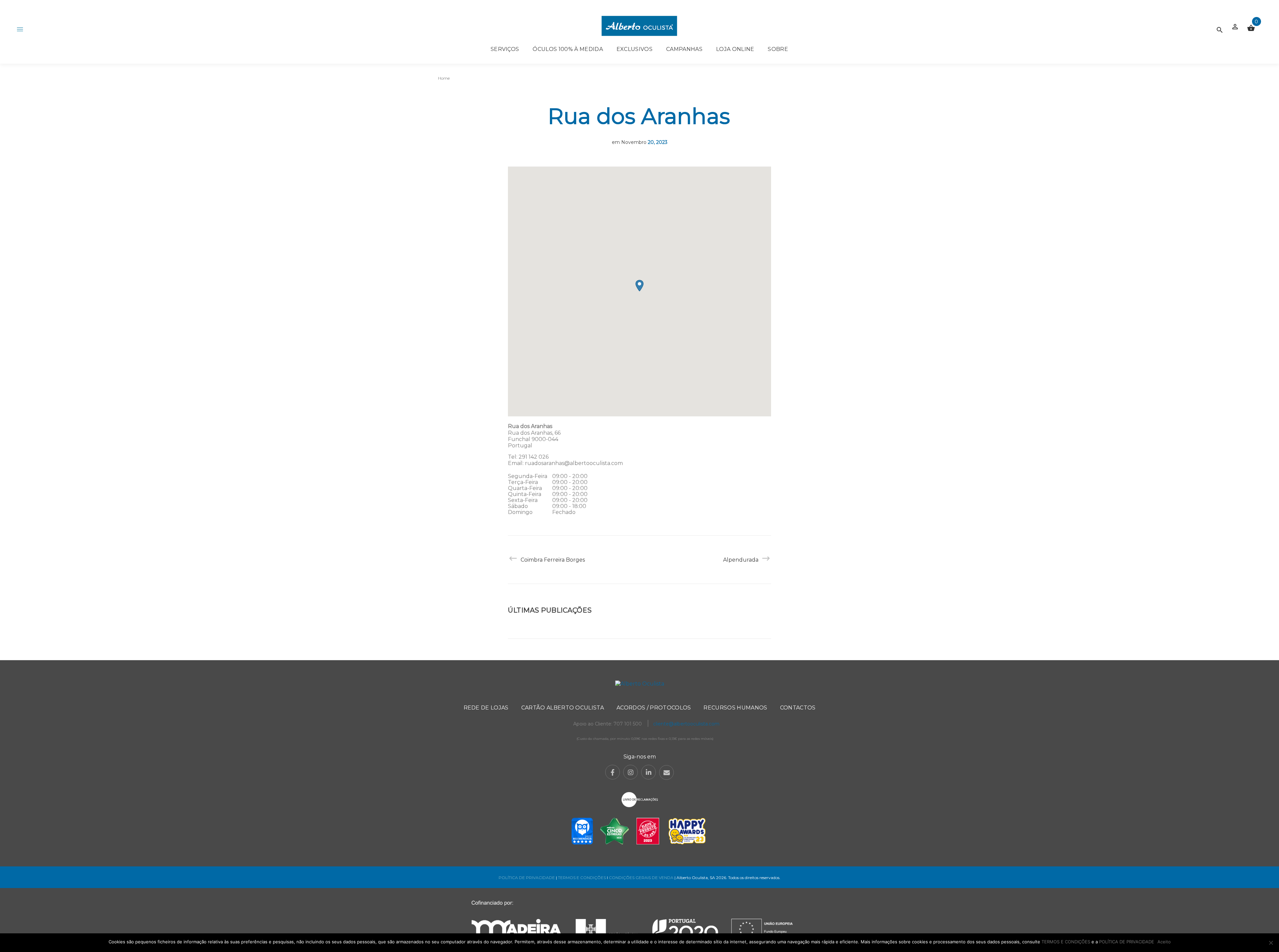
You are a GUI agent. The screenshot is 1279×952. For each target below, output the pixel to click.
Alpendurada (740, 560)
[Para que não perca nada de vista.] (639, 26)
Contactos (798, 708)
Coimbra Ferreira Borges (553, 560)
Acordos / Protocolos (654, 708)
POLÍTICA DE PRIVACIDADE (527, 877)
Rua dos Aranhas (639, 116)
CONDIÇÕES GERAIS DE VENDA (641, 877)
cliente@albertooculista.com (686, 724)
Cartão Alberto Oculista (562, 708)
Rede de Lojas (486, 708)
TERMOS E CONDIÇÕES (582, 877)
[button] (639, 285)
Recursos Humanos (735, 708)
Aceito (1164, 941)
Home (444, 78)
